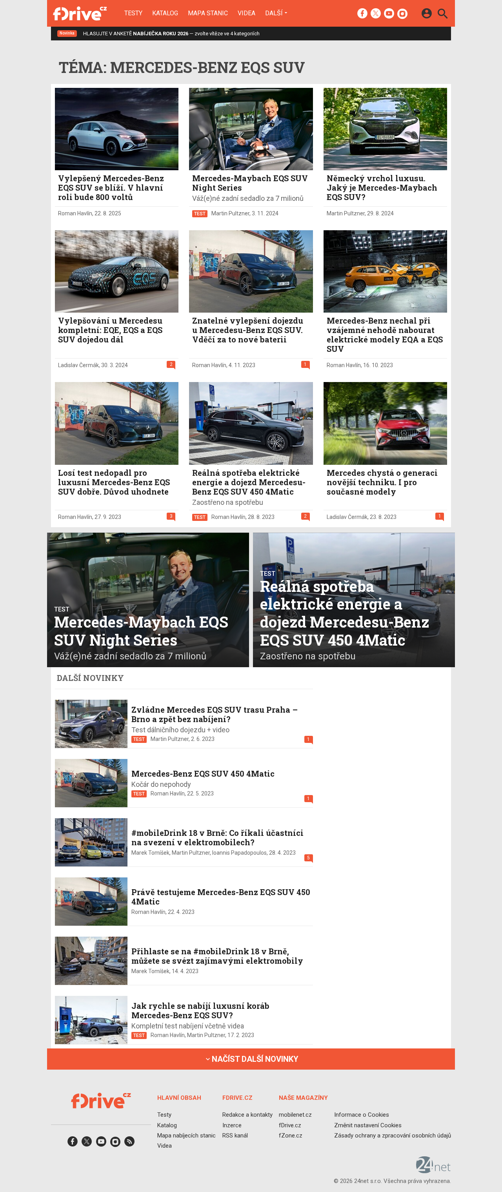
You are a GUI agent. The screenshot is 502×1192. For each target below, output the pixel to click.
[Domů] (80, 13)
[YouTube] (389, 14)
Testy (133, 13)
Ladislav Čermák (78, 365)
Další (274, 12)
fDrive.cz (290, 1125)
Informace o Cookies (361, 1115)
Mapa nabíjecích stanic (186, 1135)
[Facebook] (362, 14)
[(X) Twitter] (375, 14)
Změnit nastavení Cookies (368, 1125)
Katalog (165, 13)
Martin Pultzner (230, 213)
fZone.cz (290, 1135)
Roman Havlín (75, 213)
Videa (246, 13)
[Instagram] (402, 14)
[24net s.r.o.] (433, 1170)
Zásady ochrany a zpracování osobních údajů (392, 1135)
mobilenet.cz (295, 1115)
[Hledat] (442, 14)
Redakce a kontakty (247, 1115)
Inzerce (232, 1125)
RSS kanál (235, 1135)
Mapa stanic (208, 13)
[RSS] (129, 1144)
